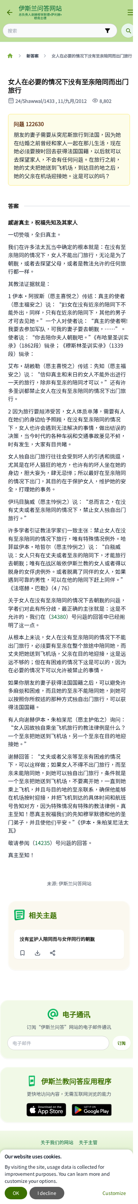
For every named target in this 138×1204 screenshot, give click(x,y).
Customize (114, 1193)
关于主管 (88, 1142)
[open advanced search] (107, 30)
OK (16, 1193)
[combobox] (55, 30)
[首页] (10, 56)
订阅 (122, 1043)
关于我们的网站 (57, 1142)
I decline (47, 1193)
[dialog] (66, 1177)
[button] (22, 953)
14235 (42, 843)
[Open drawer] (130, 12)
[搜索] (128, 31)
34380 (58, 616)
